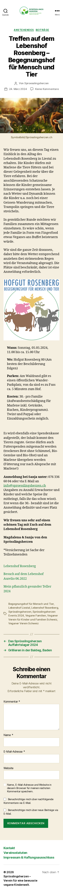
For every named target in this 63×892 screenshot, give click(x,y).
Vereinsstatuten (15, 853)
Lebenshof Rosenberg (20, 566)
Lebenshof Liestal (19, 607)
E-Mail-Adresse (14, 751)
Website (8, 768)
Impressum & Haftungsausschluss (29, 857)
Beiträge (42, 29)
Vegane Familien (35, 615)
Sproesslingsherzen (36, 83)
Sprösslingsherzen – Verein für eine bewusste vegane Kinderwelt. (20, 880)
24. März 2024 (18, 89)
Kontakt (9, 848)
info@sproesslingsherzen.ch (25, 486)
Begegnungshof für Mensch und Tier (31, 603)
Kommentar (12, 701)
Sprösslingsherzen (19, 611)
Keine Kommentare (47, 89)
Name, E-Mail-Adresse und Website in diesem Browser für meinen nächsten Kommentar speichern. (29, 788)
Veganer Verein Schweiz (23, 623)
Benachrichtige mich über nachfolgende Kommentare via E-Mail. (29, 801)
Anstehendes (24, 29)
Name (8, 735)
